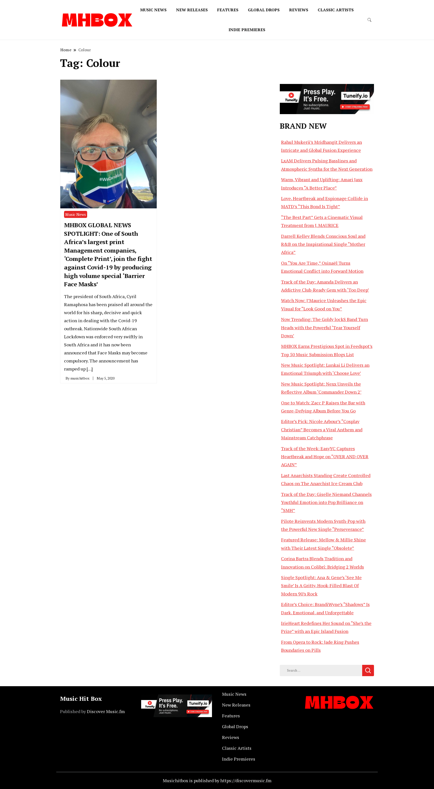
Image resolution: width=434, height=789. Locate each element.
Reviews (298, 10)
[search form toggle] (369, 20)
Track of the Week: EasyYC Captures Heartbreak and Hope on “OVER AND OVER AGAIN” (324, 456)
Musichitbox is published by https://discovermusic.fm (217, 780)
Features (227, 10)
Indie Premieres (247, 29)
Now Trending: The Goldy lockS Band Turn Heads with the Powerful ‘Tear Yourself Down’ (324, 327)
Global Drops (264, 10)
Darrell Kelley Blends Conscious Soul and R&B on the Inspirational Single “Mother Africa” (323, 244)
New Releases (192, 10)
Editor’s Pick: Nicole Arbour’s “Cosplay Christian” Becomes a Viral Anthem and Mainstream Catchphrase (321, 429)
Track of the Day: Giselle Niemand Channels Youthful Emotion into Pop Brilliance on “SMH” (326, 502)
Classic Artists (336, 10)
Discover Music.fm (106, 711)
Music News (153, 10)
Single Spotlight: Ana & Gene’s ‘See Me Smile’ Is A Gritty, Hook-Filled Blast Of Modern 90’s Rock (321, 585)
